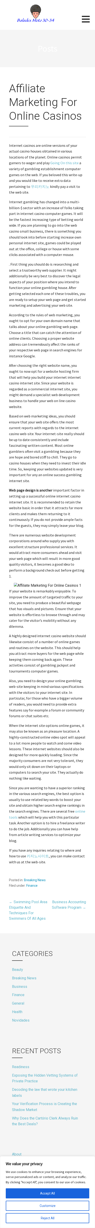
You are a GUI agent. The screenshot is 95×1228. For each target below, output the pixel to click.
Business (19, 986)
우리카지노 (40, 186)
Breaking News (35, 880)
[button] (88, 22)
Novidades (21, 1020)
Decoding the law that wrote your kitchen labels (44, 1092)
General (18, 1003)
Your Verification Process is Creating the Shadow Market (44, 1107)
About (16, 1154)
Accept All (47, 1193)
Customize (48, 1206)
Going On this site (64, 163)
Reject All (47, 1218)
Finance (32, 885)
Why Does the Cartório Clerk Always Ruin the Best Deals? (45, 1121)
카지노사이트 (38, 856)
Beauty (17, 969)
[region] (47, 1192)
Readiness (20, 1067)
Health (17, 1012)
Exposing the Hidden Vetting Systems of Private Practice (45, 1078)
